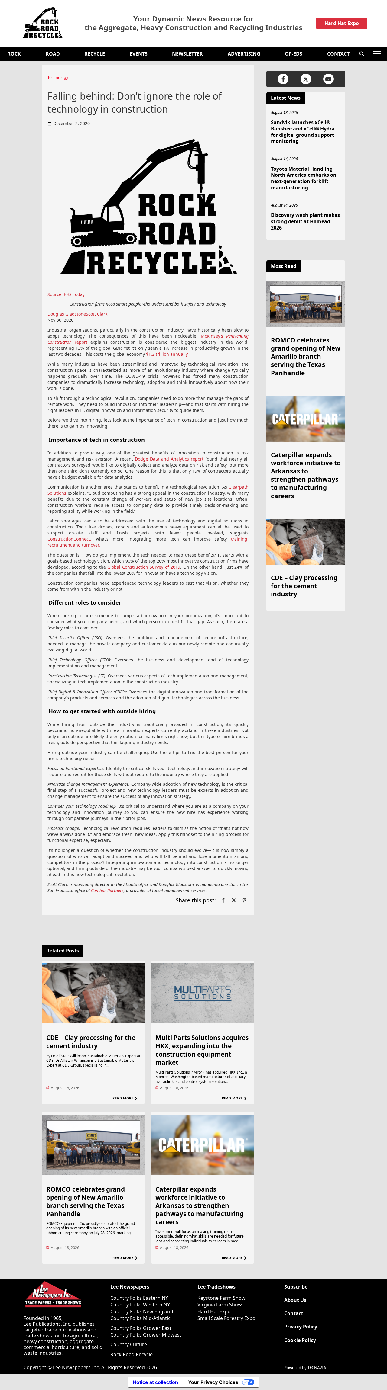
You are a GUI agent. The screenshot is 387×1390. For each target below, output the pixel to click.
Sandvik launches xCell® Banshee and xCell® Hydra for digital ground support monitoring (303, 131)
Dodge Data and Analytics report (169, 459)
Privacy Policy (300, 1327)
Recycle (94, 53)
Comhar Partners (107, 890)
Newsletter (187, 53)
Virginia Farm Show (219, 1304)
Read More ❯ (124, 1098)
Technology (57, 77)
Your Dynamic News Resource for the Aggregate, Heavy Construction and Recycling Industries (193, 23)
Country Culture (128, 1344)
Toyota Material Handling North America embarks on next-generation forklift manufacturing (304, 178)
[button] (361, 54)
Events (139, 53)
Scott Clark (96, 314)
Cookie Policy (300, 1340)
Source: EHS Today (66, 294)
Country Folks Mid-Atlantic (140, 1318)
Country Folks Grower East (140, 1328)
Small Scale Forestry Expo (226, 1318)
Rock (14, 53)
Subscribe (295, 1287)
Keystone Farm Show (221, 1298)
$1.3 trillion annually (166, 354)
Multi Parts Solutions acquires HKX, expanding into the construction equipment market (202, 1049)
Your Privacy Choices (213, 1382)
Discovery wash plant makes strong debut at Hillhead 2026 (305, 221)
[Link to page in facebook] (223, 900)
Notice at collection (155, 1382)
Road (53, 53)
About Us (295, 1300)
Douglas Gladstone (66, 314)
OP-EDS (293, 53)
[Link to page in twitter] (234, 900)
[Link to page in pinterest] (244, 900)
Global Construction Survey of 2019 (143, 567)
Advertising (244, 53)
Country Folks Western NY (140, 1304)
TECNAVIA (316, 1367)
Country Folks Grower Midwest (145, 1334)
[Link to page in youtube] (328, 79)
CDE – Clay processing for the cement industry (90, 1041)
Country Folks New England (141, 1311)
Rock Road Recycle (131, 1354)
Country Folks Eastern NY (139, 1298)
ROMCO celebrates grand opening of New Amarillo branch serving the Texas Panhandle (85, 1201)
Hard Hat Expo (341, 23)
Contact (338, 53)
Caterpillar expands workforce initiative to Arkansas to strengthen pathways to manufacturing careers (199, 1205)
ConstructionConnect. (69, 539)
